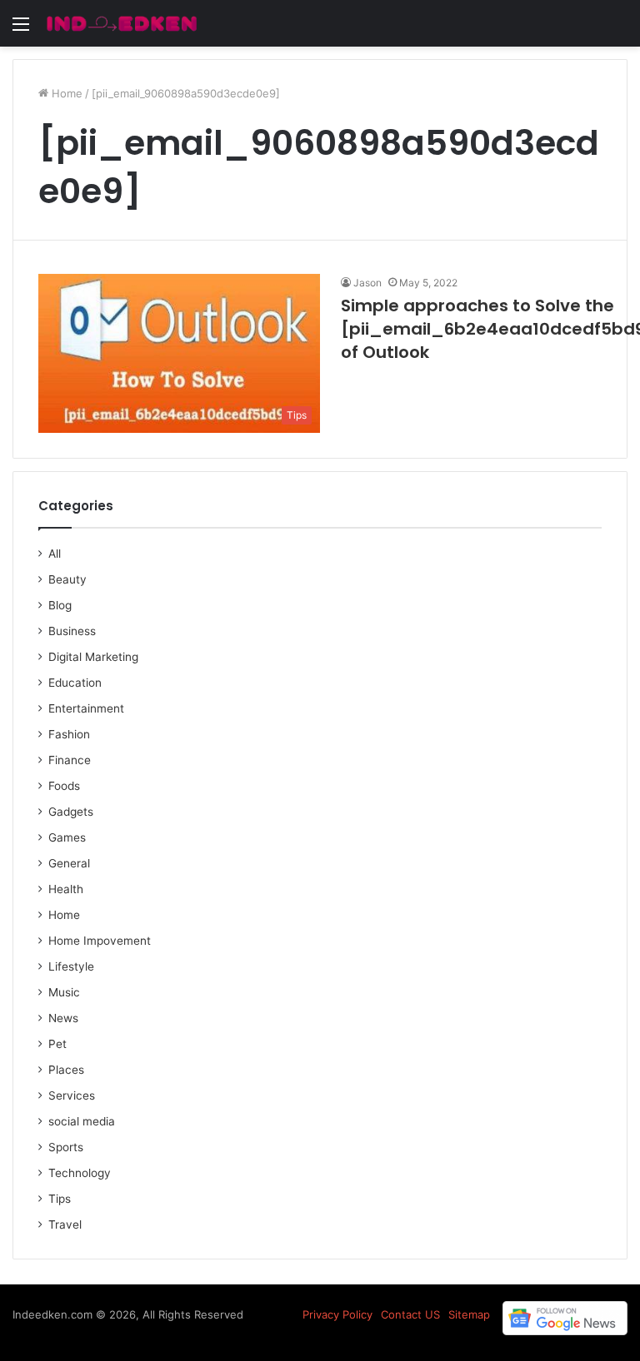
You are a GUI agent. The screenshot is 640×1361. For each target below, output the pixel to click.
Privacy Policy (337, 1314)
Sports (65, 1147)
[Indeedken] (121, 23)
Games (67, 837)
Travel (65, 1224)
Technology (79, 1173)
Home (65, 93)
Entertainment (86, 708)
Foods (64, 785)
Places (66, 1069)
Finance (69, 760)
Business (72, 631)
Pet (57, 1044)
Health (65, 889)
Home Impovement (99, 940)
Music (64, 992)
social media (81, 1121)
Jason (367, 282)
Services (71, 1095)
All (54, 553)
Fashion (69, 734)
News (63, 1018)
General (69, 863)
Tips (59, 1198)
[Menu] (20, 29)
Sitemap (469, 1314)
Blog (60, 605)
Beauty (67, 579)
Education (75, 682)
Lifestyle (71, 966)
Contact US (410, 1314)
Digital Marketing (93, 656)
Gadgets (70, 811)
